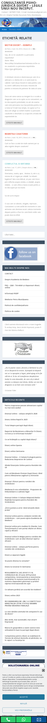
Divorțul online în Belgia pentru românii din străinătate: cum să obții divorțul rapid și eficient (23, 538)
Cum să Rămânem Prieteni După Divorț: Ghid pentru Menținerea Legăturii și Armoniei (23, 474)
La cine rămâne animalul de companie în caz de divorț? (23, 612)
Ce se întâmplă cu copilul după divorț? (21, 439)
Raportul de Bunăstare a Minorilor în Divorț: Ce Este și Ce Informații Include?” (23, 432)
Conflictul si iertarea (17, 163)
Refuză (23, 703)
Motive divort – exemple (18, 45)
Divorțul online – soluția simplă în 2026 (21, 413)
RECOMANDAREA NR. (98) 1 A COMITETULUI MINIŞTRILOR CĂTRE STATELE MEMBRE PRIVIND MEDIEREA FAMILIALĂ (23, 603)
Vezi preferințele (23, 710)
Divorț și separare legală (15, 555)
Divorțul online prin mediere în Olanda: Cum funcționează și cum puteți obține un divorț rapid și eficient (23, 528)
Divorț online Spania (13, 445)
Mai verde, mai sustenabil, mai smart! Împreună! (21, 621)
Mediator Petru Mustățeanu (16, 299)
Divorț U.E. (27, 49)
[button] (43, 670)
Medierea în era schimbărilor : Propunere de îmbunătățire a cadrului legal (23, 490)
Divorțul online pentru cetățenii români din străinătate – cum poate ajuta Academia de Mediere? (23, 518)
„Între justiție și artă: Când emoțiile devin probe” (22, 509)
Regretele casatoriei (16, 134)
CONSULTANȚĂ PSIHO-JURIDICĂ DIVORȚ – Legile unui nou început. (21, 5)
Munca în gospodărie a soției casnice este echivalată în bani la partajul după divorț (22, 629)
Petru (9, 49)
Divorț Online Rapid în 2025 (16, 419)
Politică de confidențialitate (16, 305)
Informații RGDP (11, 293)
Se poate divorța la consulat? (17, 561)
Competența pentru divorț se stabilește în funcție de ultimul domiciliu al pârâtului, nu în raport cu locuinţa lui (23, 638)
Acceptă (23, 697)
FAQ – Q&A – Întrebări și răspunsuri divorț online (22, 286)
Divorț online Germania (14, 451)
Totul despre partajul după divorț (19, 425)
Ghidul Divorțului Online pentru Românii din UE (23, 466)
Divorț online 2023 (12, 595)
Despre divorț (27, 168)
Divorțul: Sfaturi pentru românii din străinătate (20, 482)
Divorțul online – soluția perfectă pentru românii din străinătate (22, 548)
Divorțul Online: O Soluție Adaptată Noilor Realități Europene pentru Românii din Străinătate (22, 499)
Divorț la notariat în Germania (17, 567)
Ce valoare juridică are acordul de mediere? (23, 589)
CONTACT (9, 273)
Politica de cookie (12, 311)
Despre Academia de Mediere (17, 279)
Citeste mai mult (14, 123)
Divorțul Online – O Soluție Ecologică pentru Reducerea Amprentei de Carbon (23, 458)
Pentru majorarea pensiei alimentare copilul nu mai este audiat (23, 406)
